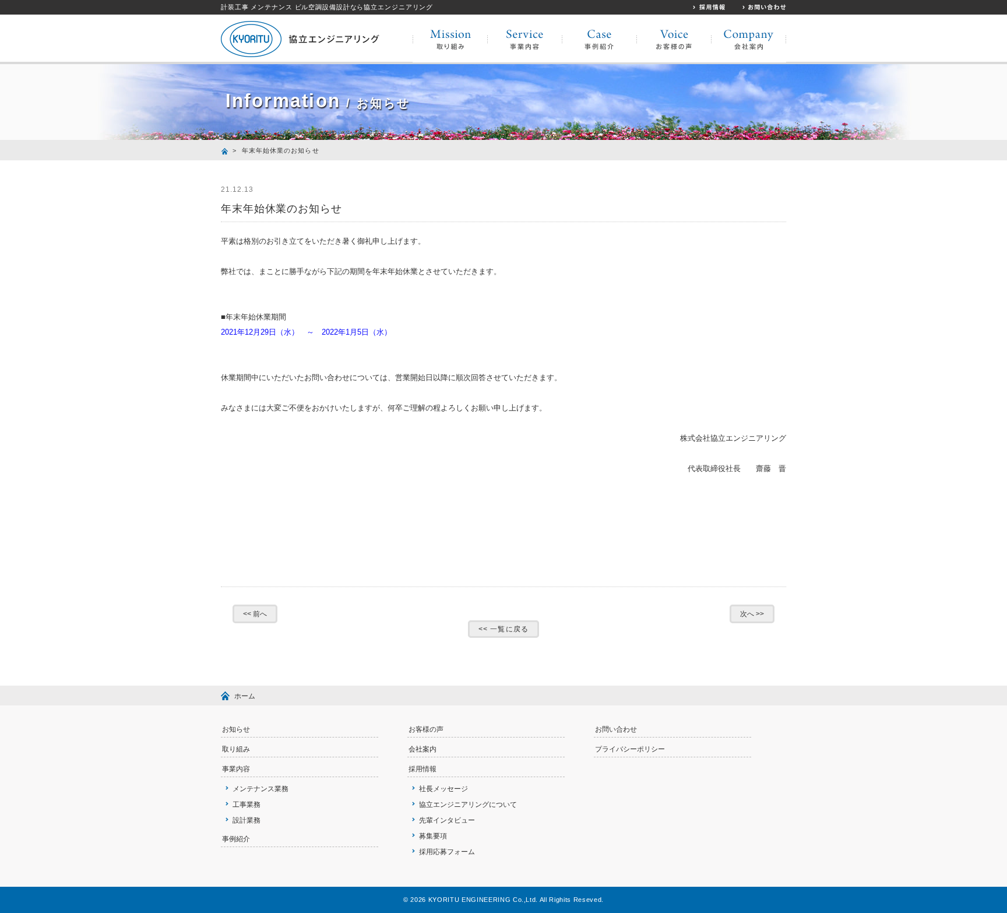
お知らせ (236, 729)
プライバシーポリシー (630, 749)
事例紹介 (236, 838)
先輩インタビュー (447, 820)
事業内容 (236, 768)
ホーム (244, 696)
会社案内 (422, 749)
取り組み (236, 749)
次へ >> (752, 613)
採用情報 (422, 768)
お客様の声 (426, 729)
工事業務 (246, 804)
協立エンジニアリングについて (468, 804)
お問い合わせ (616, 729)
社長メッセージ (443, 788)
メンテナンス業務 (260, 788)
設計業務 (246, 820)
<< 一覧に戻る (503, 629)
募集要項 (433, 836)
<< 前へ (255, 613)
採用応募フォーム (447, 851)
